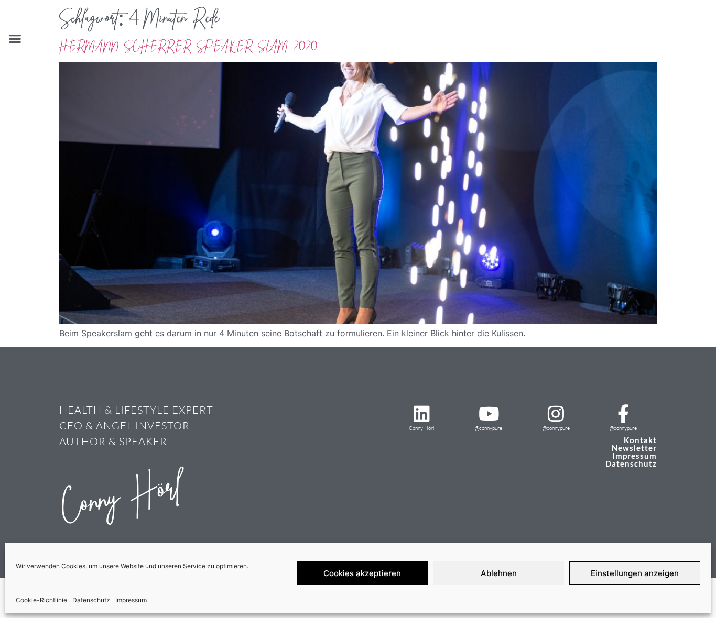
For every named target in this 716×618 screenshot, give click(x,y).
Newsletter (634, 448)
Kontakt (640, 440)
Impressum (131, 600)
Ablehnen (499, 573)
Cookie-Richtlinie (41, 600)
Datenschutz (91, 600)
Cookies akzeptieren (362, 573)
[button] (15, 39)
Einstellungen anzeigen (635, 573)
